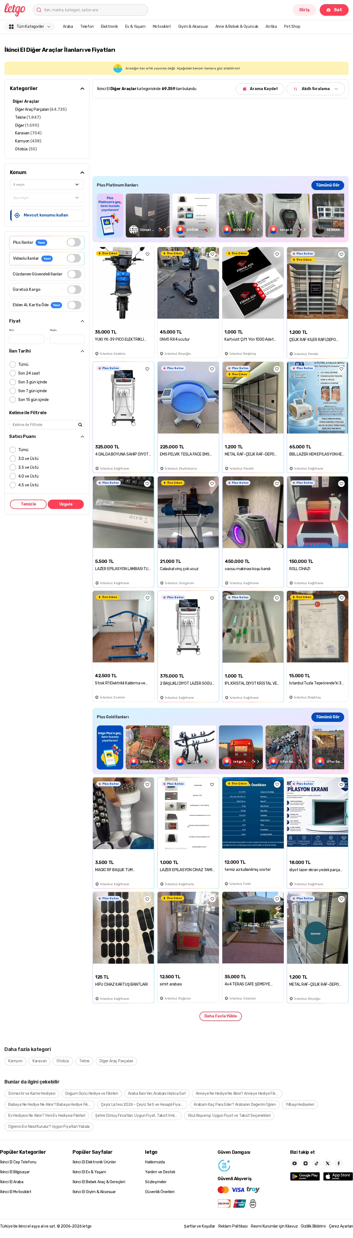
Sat (338, 9)
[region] (220, 215)
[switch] (74, 242)
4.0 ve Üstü (28, 476)
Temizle (28, 504)
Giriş (304, 9)
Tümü (23, 364)
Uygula (66, 504)
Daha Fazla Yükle (220, 1016)
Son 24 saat (29, 373)
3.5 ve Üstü (28, 467)
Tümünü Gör (328, 185)
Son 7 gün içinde (32, 391)
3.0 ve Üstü (28, 458)
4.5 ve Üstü (28, 485)
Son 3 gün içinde (32, 382)
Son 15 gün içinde (33, 399)
